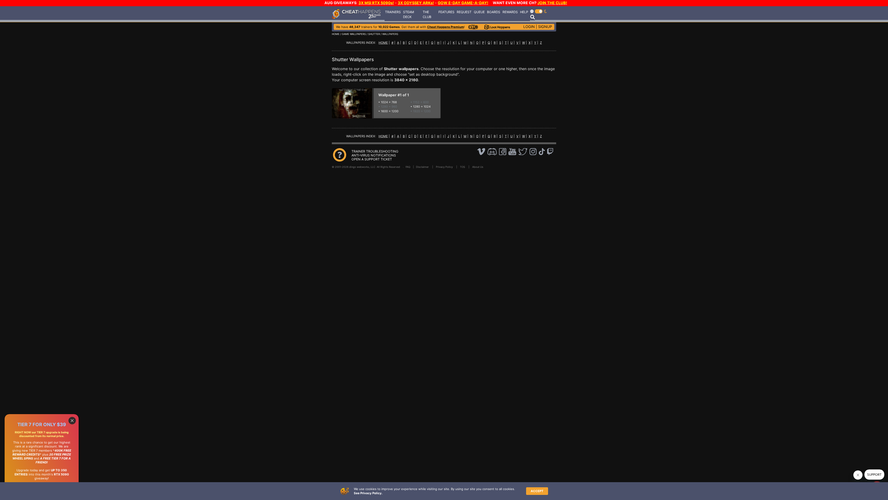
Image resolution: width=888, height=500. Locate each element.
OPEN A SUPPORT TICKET (372, 159)
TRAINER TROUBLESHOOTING (375, 151)
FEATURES (446, 12)
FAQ (408, 167)
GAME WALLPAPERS (354, 34)
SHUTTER (374, 34)
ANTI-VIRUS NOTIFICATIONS (374, 155)
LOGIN (529, 26)
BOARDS (493, 12)
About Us (477, 167)
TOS (462, 167)
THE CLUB (427, 14)
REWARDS (510, 12)
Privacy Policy (444, 167)
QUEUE (479, 12)
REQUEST (464, 12)
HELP (524, 12)
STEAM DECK (408, 14)
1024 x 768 (389, 102)
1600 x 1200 (389, 111)
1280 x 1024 (422, 106)
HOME (335, 34)
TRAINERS (393, 12)
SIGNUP (545, 26)
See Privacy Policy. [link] (368, 493)
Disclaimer (422, 167)
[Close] (72, 420)
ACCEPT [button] (537, 491)
